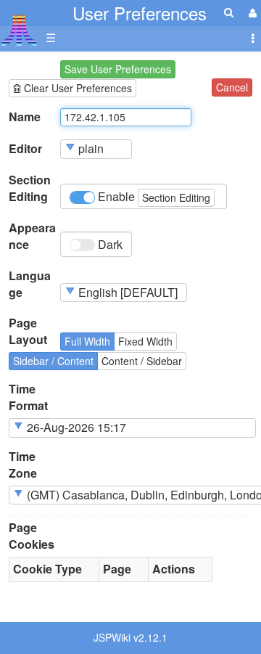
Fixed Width (145, 341)
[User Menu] (251, 12)
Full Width (87, 341)
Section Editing (30, 188)
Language (30, 284)
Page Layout (28, 331)
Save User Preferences (118, 69)
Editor (25, 149)
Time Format (28, 397)
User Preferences (139, 12)
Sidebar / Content (53, 360)
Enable (152, 196)
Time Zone (23, 465)
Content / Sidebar (142, 360)
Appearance (32, 236)
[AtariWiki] (19, 26)
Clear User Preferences (76, 88)
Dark (109, 244)
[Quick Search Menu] (229, 12)
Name (25, 117)
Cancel (232, 87)
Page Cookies (31, 536)
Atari (19, 30)
